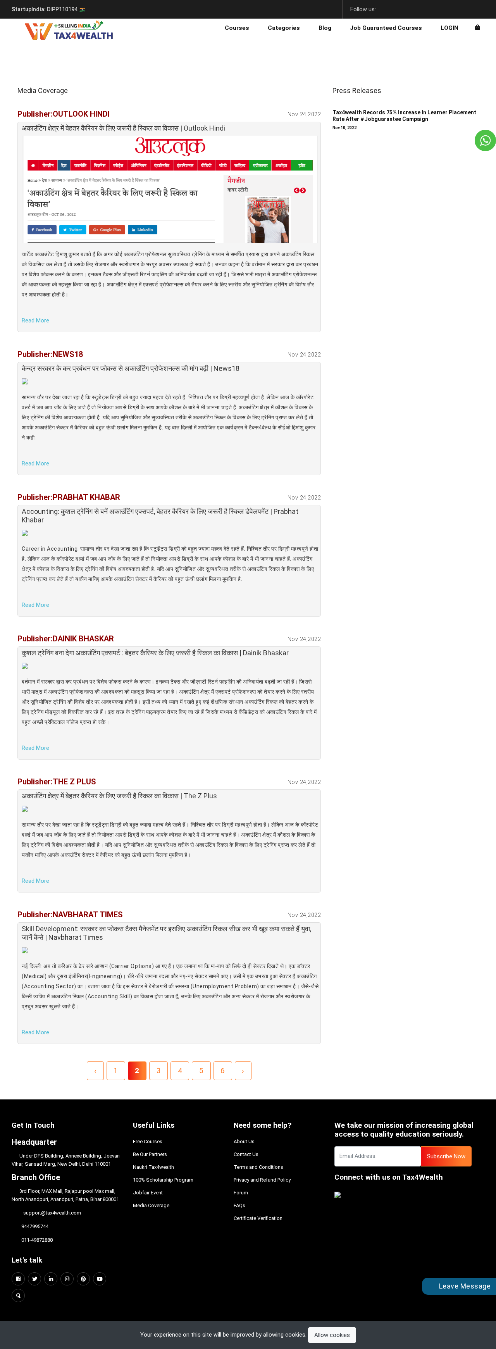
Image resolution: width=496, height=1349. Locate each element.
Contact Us (246, 1154)
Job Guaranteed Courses (386, 27)
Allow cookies (332, 1335)
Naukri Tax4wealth (153, 1167)
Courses (237, 27)
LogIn (449, 27)
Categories (284, 27)
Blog (325, 27)
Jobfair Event (148, 1193)
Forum (241, 1193)
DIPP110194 (45, 9)
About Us (244, 1141)
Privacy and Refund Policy (262, 1180)
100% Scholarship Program (163, 1180)
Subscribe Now (446, 1156)
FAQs (239, 1205)
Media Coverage (151, 1205)
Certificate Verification (258, 1218)
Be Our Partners (150, 1154)
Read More (35, 320)
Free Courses (147, 1141)
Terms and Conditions (258, 1167)
